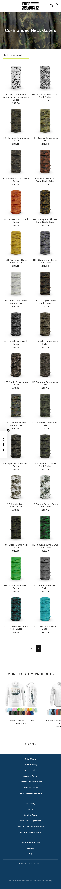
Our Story (30, 803)
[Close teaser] (8, 430)
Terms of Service (30, 787)
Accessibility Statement (30, 781)
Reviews (30, 848)
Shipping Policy (30, 776)
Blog (30, 809)
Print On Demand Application (30, 826)
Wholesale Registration (30, 820)
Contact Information (30, 842)
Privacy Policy (30, 770)
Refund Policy (30, 764)
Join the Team (30, 815)
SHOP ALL (30, 744)
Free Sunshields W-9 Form (30, 793)
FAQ (31, 854)
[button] (3, 444)
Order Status (30, 759)
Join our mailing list (29, 863)
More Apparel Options (30, 832)
